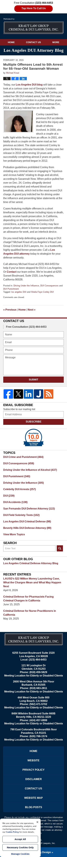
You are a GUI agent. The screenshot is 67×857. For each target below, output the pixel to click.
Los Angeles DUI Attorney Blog (33, 26)
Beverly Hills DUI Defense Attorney (27, 528)
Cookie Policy (12, 832)
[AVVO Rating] (33, 437)
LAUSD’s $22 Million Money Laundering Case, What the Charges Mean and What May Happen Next (32, 582)
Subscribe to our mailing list (19, 409)
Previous (9, 309)
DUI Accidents (15, 502)
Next (31, 309)
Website (33, 760)
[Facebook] (8, 394)
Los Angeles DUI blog (29, 84)
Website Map (33, 798)
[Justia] (39, 394)
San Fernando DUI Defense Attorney (29, 508)
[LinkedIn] (28, 394)
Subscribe (33, 421)
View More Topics (14, 534)
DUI (8, 495)
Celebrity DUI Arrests (19, 489)
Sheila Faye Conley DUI (42, 292)
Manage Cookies (20, 853)
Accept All (20, 839)
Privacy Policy (33, 769)
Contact (11, 271)
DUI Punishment (11, 289)
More (55, 42)
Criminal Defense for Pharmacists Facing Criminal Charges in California (28, 598)
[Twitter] (18, 394)
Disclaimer (33, 779)
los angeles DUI (18, 292)
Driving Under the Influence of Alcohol (30, 470)
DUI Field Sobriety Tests (21, 515)
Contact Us (33, 42)
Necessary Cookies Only (20, 847)
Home (11, 42)
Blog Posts (33, 807)
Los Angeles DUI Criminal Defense (27, 521)
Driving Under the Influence (26, 285)
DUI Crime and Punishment (23, 457)
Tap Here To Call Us (33, 8)
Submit (33, 379)
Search (60, 548)
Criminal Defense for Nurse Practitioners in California (29, 613)
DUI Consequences (49, 285)
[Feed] (49, 394)
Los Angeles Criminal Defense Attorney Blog (30, 563)
